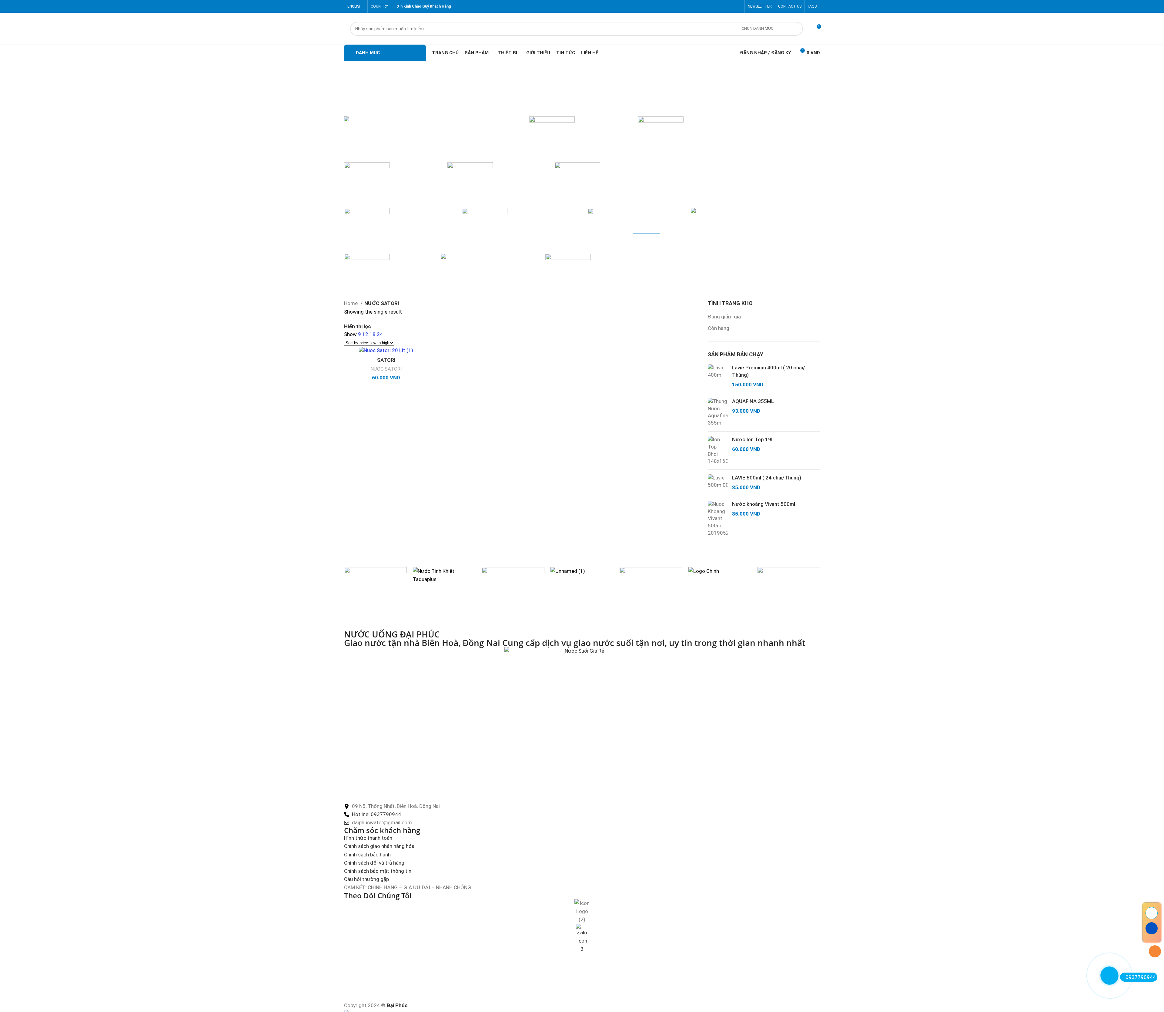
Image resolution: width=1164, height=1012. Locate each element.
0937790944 (1141, 977)
